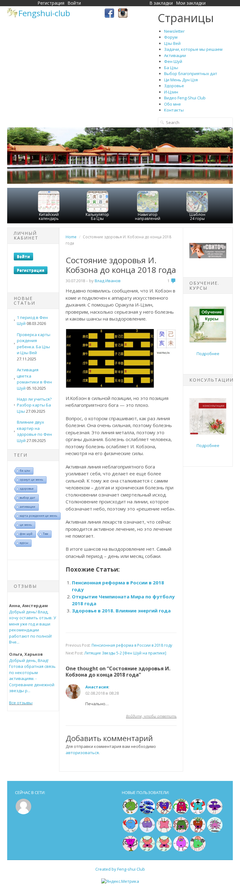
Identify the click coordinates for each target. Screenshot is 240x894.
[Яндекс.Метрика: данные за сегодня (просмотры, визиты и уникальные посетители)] (120, 881)
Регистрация (51, 3)
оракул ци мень (31, 479)
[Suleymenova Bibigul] (198, 813)
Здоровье (174, 85)
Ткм (45, 533)
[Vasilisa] (147, 813)
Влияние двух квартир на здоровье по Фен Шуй (34, 431)
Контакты (174, 110)
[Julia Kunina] (214, 813)
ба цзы (25, 470)
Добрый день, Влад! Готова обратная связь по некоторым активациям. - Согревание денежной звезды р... (32, 676)
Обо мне (172, 104)
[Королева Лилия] (181, 850)
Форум (171, 37)
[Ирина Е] (181, 813)
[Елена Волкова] (147, 850)
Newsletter (174, 31)
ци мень (26, 524)
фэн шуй (26, 533)
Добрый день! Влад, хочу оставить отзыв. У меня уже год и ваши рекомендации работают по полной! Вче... (32, 627)
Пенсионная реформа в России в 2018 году (132, 645)
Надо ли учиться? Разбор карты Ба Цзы (34, 405)
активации (27, 506)
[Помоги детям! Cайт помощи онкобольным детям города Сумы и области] (207, 256)
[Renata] (130, 850)
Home (71, 237)
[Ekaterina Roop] (181, 831)
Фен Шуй (173, 61)
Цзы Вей (172, 43)
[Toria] (198, 831)
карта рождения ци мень (38, 515)
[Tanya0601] (164, 831)
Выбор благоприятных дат (190, 73)
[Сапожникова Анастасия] (164, 813)
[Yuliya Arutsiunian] (130, 813)
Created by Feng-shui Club (120, 869)
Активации (175, 55)
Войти (74, 3)
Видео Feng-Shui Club (185, 98)
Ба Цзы (171, 67)
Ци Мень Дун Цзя (181, 80)
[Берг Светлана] (130, 831)
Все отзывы (20, 703)
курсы (24, 542)
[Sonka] (147, 831)
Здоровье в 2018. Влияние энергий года (121, 610)
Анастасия (96, 687)
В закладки (161, 3)
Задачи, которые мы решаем (193, 49)
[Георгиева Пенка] (198, 850)
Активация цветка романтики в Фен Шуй (34, 379)
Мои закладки (191, 3)
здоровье (27, 488)
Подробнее (208, 353)
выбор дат (27, 497)
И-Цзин (171, 92)
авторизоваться (82, 752)
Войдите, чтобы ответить (151, 716)
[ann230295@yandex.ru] (214, 831)
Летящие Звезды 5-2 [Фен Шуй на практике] (125, 653)
